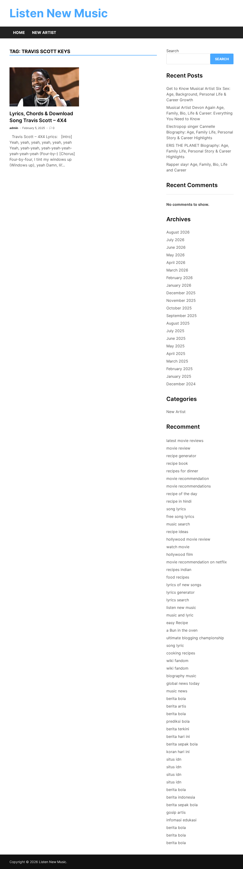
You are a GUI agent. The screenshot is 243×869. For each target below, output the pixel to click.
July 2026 (175, 239)
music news (176, 691)
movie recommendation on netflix (196, 562)
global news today (183, 683)
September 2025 (181, 315)
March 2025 (177, 361)
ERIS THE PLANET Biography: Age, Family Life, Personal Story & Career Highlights (198, 151)
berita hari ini (178, 736)
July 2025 (175, 330)
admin (13, 128)
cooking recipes (180, 653)
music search (178, 524)
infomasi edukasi (181, 820)
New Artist (44, 32)
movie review (178, 448)
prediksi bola (178, 721)
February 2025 (179, 368)
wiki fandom (177, 660)
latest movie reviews (184, 440)
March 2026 (177, 270)
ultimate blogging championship (195, 637)
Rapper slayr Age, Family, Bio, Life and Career (196, 167)
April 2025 (175, 353)
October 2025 (179, 308)
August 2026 (178, 232)
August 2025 (178, 323)
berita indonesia (180, 797)
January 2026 (178, 285)
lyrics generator (180, 592)
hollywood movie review (188, 539)
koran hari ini (178, 751)
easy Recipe (177, 622)
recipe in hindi (179, 501)
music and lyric (179, 615)
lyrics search (177, 600)
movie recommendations (188, 486)
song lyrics (176, 508)
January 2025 (178, 376)
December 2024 (181, 384)
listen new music (181, 607)
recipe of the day (181, 493)
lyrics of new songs (183, 584)
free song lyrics (180, 516)
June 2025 (176, 338)
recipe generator (181, 455)
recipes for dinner (182, 471)
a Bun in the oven (181, 630)
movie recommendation (187, 478)
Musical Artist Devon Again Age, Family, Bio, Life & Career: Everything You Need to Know (199, 113)
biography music (181, 675)
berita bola (176, 698)
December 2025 (181, 292)
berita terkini (177, 728)
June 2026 (176, 247)
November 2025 (181, 300)
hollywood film (179, 554)
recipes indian (178, 569)
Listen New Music (58, 13)
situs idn (173, 759)
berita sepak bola (182, 744)
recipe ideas (177, 531)
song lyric (175, 645)
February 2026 (179, 277)
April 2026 (175, 262)
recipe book (177, 463)
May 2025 (175, 346)
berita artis (176, 706)
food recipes (177, 577)
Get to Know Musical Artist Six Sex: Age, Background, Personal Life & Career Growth (198, 94)
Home (19, 32)
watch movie (177, 546)
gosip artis (176, 812)
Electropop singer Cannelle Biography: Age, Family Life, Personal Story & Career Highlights (199, 132)
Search (172, 50)
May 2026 (175, 255)
